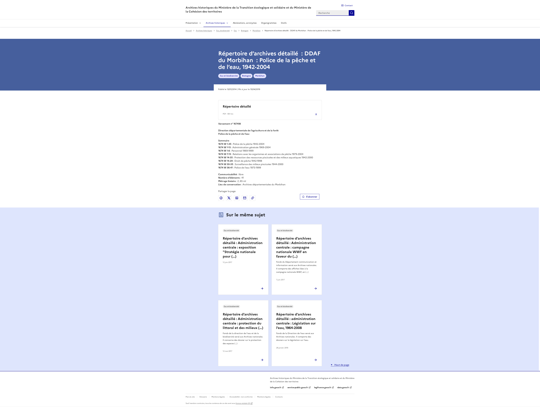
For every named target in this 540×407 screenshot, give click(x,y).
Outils (284, 23)
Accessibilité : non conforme (241, 397)
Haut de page (341, 365)
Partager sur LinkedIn (237, 198)
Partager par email (245, 198)
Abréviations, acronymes (245, 23)
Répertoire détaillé (237, 106)
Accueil (189, 30)
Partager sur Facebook (221, 198)
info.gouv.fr (275, 387)
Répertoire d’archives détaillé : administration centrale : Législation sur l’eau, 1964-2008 (296, 321)
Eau (235, 30)
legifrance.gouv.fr (322, 387)
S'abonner (311, 196)
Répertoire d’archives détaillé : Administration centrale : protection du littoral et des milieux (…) (243, 321)
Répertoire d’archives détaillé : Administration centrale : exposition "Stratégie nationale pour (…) (243, 247)
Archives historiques (215, 23)
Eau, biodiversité (223, 30)
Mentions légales (218, 397)
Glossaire (203, 397)
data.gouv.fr (343, 387)
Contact (349, 5)
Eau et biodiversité (229, 75)
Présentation (192, 23)
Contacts (279, 397)
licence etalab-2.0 (243, 403)
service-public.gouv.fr (297, 387)
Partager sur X (229, 198)
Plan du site (190, 397)
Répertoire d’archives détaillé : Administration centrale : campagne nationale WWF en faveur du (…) (296, 247)
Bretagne (244, 30)
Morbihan (256, 30)
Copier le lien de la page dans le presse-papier (252, 198)
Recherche (351, 13)
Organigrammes (268, 23)
